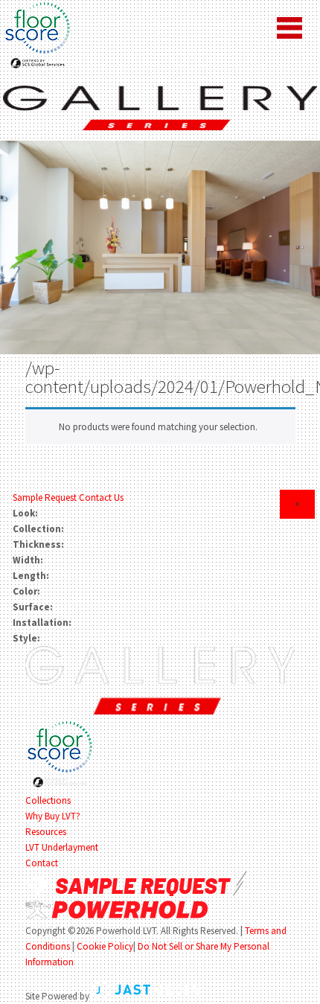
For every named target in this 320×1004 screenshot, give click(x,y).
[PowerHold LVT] (159, 107)
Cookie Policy (105, 946)
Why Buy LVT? (52, 816)
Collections (48, 800)
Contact (41, 863)
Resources (45, 831)
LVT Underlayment (61, 847)
